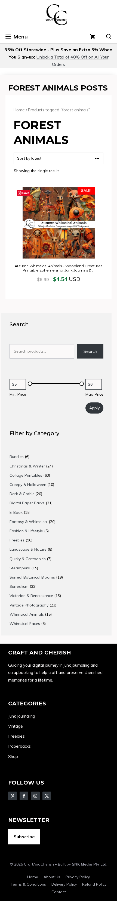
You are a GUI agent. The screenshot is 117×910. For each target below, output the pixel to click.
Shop (13, 756)
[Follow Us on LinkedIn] (46, 796)
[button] (109, 36)
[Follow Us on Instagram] (35, 796)
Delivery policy (64, 884)
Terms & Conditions (28, 884)
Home (19, 109)
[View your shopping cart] (92, 36)
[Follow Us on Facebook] (12, 796)
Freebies (16, 736)
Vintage (15, 726)
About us (52, 876)
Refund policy (94, 884)
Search (90, 351)
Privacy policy (78, 876)
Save (25, 193)
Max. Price (94, 394)
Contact (58, 891)
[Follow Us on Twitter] (24, 796)
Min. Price (18, 394)
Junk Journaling (21, 716)
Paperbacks (19, 746)
